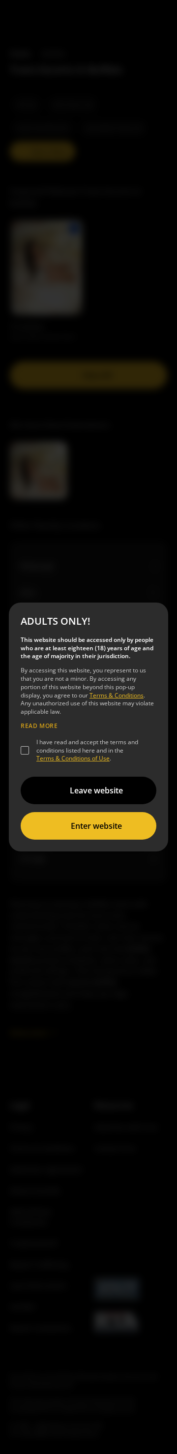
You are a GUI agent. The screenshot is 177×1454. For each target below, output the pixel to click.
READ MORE (39, 726)
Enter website (96, 825)
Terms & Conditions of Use (73, 758)
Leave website (96, 790)
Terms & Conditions (116, 695)
